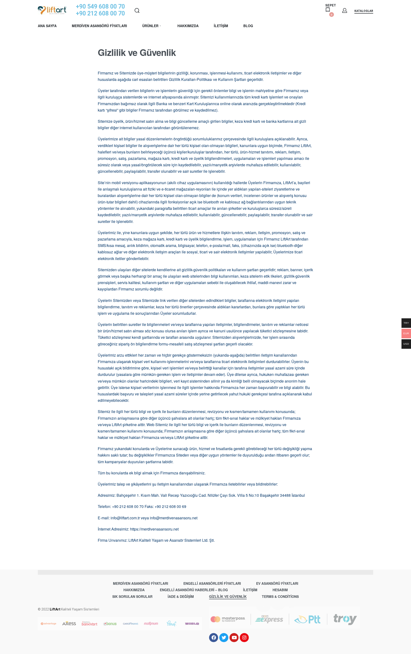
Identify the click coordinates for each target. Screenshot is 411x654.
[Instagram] (244, 637)
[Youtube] (234, 637)
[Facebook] (213, 637)
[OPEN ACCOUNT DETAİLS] (344, 10)
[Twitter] (223, 637)
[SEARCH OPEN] (137, 10)
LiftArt (55, 609)
